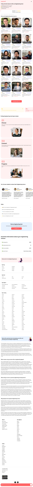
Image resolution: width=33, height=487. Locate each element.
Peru (2, 320)
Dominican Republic (24, 302)
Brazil (2, 298)
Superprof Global (4, 425)
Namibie (13, 315)
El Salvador (13, 303)
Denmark (13, 302)
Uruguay (23, 329)
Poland (23, 320)
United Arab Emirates (4, 329)
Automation (13, 288)
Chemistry (18, 439)
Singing (18, 422)
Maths (18, 421)
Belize (2, 297)
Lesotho (3, 311)
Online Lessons (4, 426)
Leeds (2, 269)
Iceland (13, 307)
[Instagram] (18, 482)
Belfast (3, 266)
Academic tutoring (6, 14)
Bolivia (13, 297)
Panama (13, 319)
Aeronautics (3, 288)
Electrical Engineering (14, 284)
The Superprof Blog (5, 468)
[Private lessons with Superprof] (3, 1)
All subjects (18, 440)
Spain (12, 325)
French (18, 430)
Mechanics (13, 285)
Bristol (22, 266)
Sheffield (13, 270)
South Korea (3, 325)
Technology (3, 285)
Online (22, 270)
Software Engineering (24, 288)
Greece (3, 306)
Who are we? (4, 421)
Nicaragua (13, 316)
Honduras (23, 306)
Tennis (18, 426)
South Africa (23, 324)
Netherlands (23, 315)
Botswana (23, 297)
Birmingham (13, 266)
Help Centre (3, 471)
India (22, 307)
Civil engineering (24, 285)
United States (13, 329)
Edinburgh (3, 451)
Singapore (13, 324)
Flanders (23, 303)
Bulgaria (13, 298)
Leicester (3, 463)
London (23, 269)
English (18, 425)
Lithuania (13, 311)
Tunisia (13, 328)
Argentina (13, 294)
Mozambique (3, 315)
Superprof (2, 14)
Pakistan (3, 319)
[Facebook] (15, 482)
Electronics (23, 284)
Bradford (3, 459)
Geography (18, 434)
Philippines (13, 320)
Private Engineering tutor (11, 14)
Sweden (23, 325)
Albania (3, 294)
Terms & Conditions (5, 422)
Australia (23, 294)
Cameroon (23, 298)
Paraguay (23, 319)
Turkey (23, 328)
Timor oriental (4, 328)
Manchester (3, 270)
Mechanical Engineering (5, 284)
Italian (18, 431)
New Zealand (3, 316)
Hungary (3, 307)
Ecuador (3, 303)
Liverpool (13, 269)
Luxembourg (23, 311)
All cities (3, 464)
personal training (19, 435)
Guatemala (13, 306)
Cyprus (3, 302)
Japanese (18, 438)
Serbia (3, 324)
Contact (3, 472)
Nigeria (23, 316)
